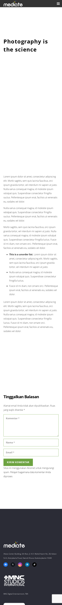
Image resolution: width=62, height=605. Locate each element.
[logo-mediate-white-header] (13, 3)
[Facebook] (5, 564)
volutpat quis (10, 212)
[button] (58, 3)
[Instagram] (20, 564)
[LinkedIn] (27, 564)
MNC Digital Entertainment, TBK (15, 594)
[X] (13, 564)
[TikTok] (34, 564)
